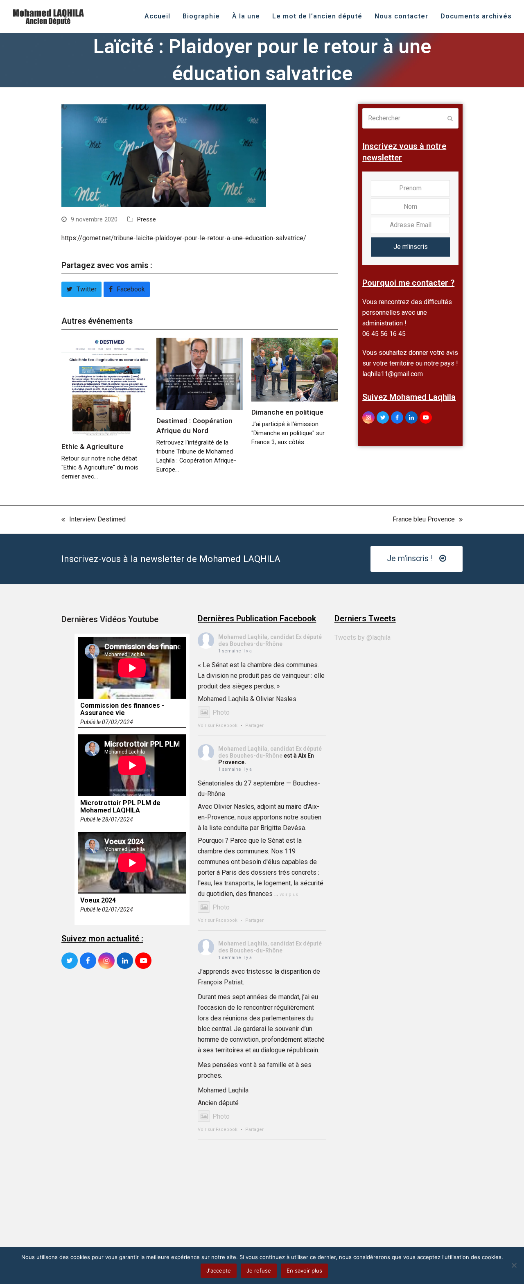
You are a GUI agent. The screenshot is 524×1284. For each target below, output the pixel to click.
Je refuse (258, 1270)
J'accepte (218, 1270)
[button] (81, 289)
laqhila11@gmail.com (392, 374)
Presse (146, 219)
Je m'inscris (410, 246)
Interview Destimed (93, 520)
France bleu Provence (424, 520)
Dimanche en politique (287, 412)
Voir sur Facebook (217, 725)
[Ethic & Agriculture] (104, 386)
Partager (254, 725)
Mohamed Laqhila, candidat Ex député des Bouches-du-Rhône (270, 640)
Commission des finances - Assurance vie (122, 709)
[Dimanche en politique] (294, 369)
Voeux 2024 (98, 900)
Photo (221, 712)
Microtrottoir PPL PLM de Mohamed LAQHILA (120, 806)
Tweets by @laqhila (362, 637)
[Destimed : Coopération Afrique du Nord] (199, 373)
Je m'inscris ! (410, 558)
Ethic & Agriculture (92, 446)
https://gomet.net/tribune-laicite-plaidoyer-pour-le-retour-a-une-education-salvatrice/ (183, 238)
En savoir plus (304, 1270)
